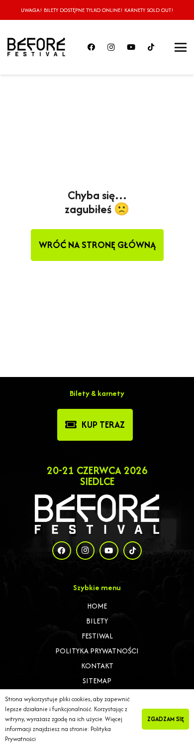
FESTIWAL (97, 635)
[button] (181, 47)
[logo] (36, 47)
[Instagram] (110, 47)
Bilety (97, 621)
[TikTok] (150, 47)
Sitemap (97, 680)
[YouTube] (130, 47)
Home (97, 606)
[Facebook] (91, 47)
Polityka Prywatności (97, 650)
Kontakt (97, 665)
